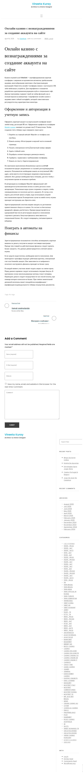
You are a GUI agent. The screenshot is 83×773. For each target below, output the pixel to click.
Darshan (23, 39)
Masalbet (67, 683)
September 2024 (70, 527)
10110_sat (68, 553)
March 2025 (68, 516)
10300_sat (68, 566)
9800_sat (68, 626)
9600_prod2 (69, 619)
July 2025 (67, 506)
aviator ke (68, 637)
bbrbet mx (68, 644)
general (67, 671)
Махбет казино (10, 127)
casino (67, 649)
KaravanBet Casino (69, 675)
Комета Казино (70, 740)
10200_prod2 (69, 560)
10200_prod (69, 557)
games (66, 669)
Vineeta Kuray (41, 4)
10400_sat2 (68, 578)
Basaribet (68, 642)
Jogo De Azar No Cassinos (70, 479)
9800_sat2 (68, 628)
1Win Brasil (68, 585)
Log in (66, 757)
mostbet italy (69, 685)
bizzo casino (69, 646)
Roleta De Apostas (71, 463)
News (66, 701)
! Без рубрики (69, 544)
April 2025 (68, 513)
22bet (66, 610)
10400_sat (68, 576)
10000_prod (69, 546)
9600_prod (49, 39)
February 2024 (69, 529)
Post (66, 715)
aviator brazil (70, 635)
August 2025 (69, 504)
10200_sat (68, 562)
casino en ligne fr (71, 653)
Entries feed (68, 759)
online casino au (71, 703)
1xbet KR (67, 605)
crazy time (68, 665)
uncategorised (70, 731)
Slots (66, 726)
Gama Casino (69, 667)
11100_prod (68, 580)
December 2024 (70, 522)
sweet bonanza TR (71, 728)
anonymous (69, 633)
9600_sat (68, 621)
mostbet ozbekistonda (69, 688)
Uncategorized (70, 733)
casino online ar (71, 658)
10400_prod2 (69, 571)
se (64, 724)
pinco (66, 710)
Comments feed (70, 761)
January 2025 (69, 520)
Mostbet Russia (70, 692)
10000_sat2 (68, 550)
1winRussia (68, 601)
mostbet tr (68, 694)
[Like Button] (8, 41)
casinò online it (70, 660)
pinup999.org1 (69, 712)
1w (65, 582)
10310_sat (68, 569)
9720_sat (68, 623)
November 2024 (70, 525)
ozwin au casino (71, 708)
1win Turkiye (69, 596)
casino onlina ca (71, 655)
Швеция (67, 742)
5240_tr (67, 612)
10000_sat (68, 548)
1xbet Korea (68, 603)
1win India (68, 589)
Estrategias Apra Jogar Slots (70, 468)
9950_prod (68, 630)
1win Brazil (68, 587)
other (66, 706)
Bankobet (68, 639)
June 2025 (68, 509)
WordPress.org (69, 763)
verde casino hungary (69, 736)
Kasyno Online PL (71, 678)
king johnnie (69, 681)
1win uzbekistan (70, 598)
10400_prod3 (69, 573)
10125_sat (68, 555)
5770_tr (67, 614)
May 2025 (67, 511)
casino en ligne (70, 651)
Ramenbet (68, 717)
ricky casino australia (69, 720)
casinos (67, 662)
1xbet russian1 (69, 607)
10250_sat (68, 564)
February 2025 (69, 518)
